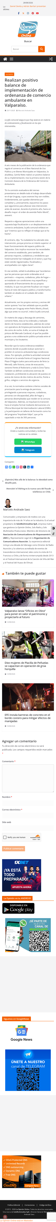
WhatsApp (30, 441)
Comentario (8, 761)
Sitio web (6, 822)
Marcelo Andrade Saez (26, 110)
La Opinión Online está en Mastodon (16, 1220)
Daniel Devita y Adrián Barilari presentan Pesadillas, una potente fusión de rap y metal (30, 8)
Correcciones (30, 1205)
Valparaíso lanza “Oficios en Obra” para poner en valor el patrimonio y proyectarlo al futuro (26, 614)
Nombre (7, 797)
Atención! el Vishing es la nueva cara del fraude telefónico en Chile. (28, 490)
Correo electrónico (12, 809)
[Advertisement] (28, 984)
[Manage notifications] (5, 1217)
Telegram (30, 450)
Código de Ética (45, 1205)
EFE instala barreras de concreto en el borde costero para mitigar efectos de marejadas (28, 718)
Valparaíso (9, 74)
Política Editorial (14, 1205)
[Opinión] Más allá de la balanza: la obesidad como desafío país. (29, 481)
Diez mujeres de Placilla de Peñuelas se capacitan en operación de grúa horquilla (26, 666)
